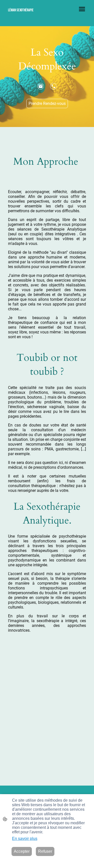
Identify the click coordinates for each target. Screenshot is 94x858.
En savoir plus (24, 838)
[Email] (40, 86)
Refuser (45, 851)
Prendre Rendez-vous (47, 103)
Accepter (22, 851)
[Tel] (53, 86)
